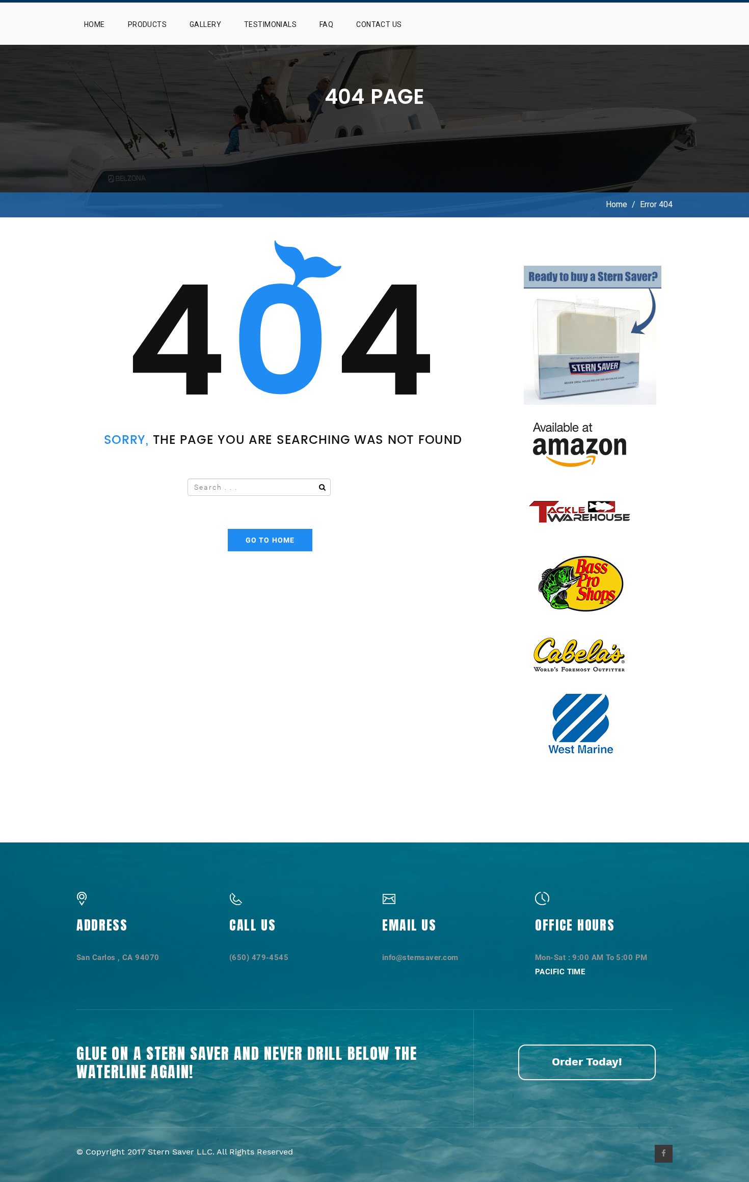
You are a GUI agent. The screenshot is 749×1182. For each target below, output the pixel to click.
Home (94, 24)
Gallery (205, 24)
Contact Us (379, 24)
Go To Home (270, 540)
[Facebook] (664, 1154)
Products (147, 24)
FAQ (326, 24)
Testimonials (270, 24)
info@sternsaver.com (420, 957)
